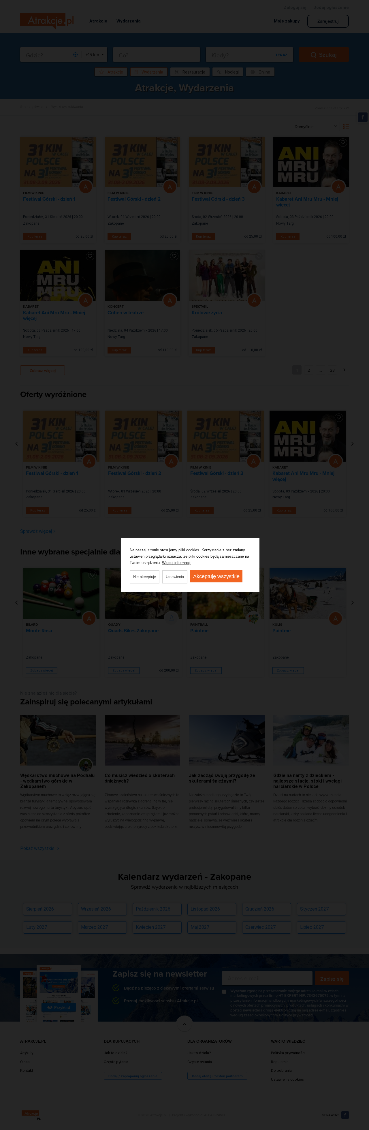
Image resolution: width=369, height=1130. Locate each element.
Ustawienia (175, 576)
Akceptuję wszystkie (216, 576)
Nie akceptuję (144, 576)
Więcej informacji (176, 562)
